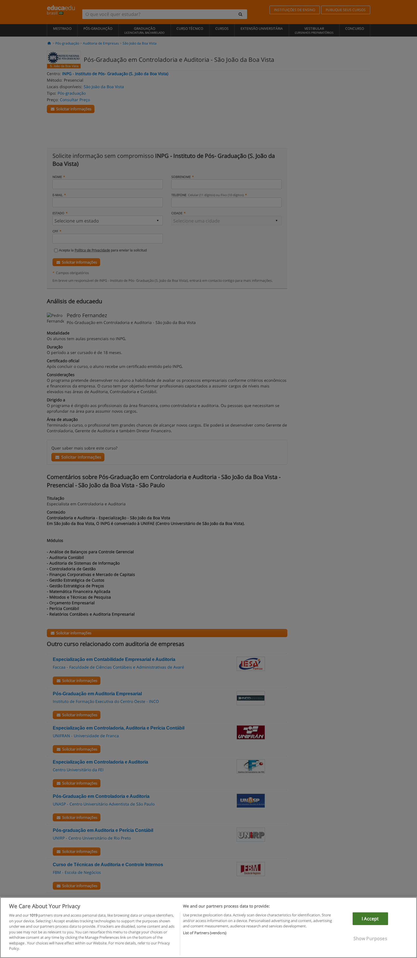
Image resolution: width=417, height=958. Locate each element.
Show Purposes (370, 938)
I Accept (370, 918)
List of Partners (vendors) (204, 933)
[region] (208, 927)
